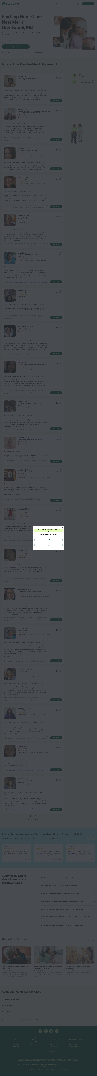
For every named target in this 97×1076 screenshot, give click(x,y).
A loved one (48, 540)
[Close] (62, 528)
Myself (48, 545)
